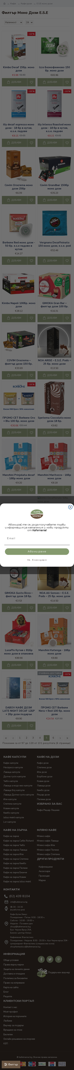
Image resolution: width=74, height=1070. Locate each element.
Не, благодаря (37, 560)
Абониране (37, 551)
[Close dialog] (70, 507)
